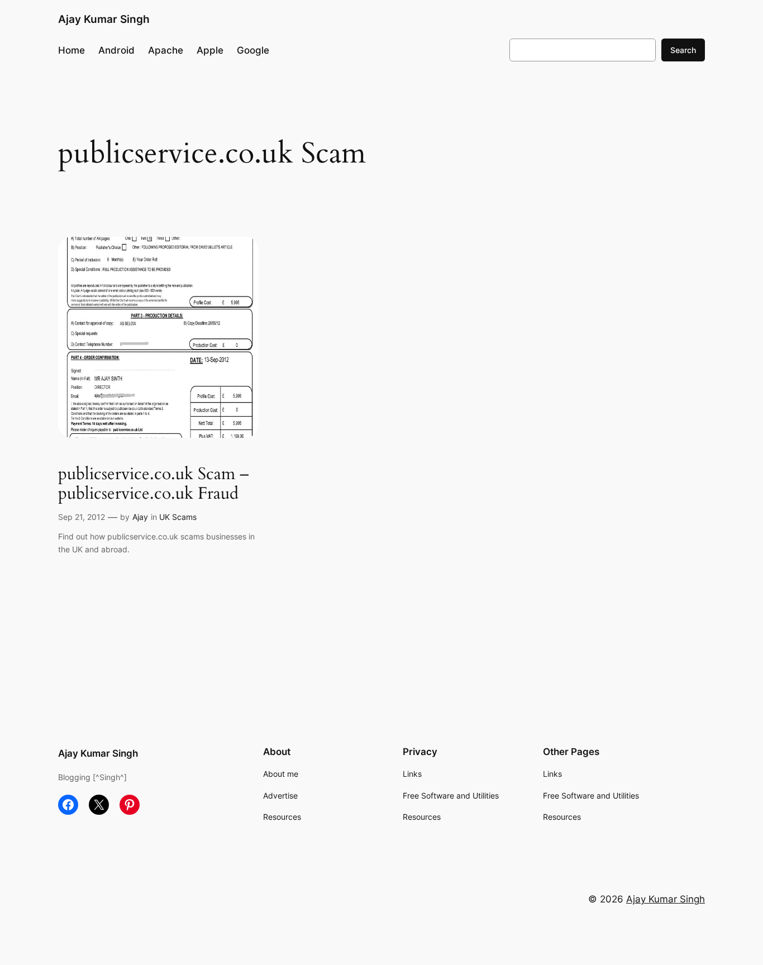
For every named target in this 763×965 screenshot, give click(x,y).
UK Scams (178, 517)
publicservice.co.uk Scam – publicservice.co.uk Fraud (153, 484)
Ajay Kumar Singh (104, 19)
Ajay (140, 517)
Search (683, 50)
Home (71, 50)
